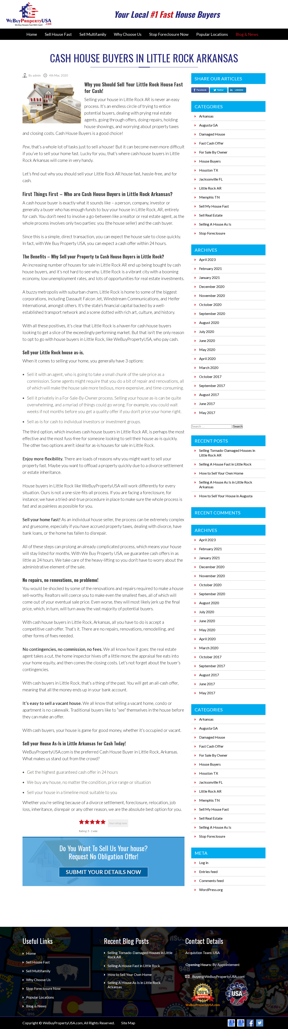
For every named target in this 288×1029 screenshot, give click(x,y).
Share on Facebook (200, 90)
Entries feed (208, 871)
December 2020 (211, 286)
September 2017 (212, 385)
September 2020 (212, 313)
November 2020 (212, 295)
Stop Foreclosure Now (169, 34)
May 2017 (207, 412)
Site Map (128, 1023)
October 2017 (210, 376)
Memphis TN (209, 197)
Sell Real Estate (211, 215)
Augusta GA (208, 125)
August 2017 (209, 394)
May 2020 (207, 349)
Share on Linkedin (237, 90)
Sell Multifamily (92, 34)
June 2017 (207, 403)
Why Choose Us (128, 34)
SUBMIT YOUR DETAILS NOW (103, 872)
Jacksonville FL (211, 179)
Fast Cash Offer (211, 143)
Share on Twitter (218, 90)
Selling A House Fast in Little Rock (225, 464)
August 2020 (209, 322)
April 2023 (207, 259)
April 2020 (207, 358)
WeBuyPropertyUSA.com (63, 1023)
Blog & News (247, 34)
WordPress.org (211, 889)
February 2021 (210, 268)
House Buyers (210, 161)
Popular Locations (212, 34)
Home (31, 34)
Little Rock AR (210, 188)
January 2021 (209, 277)
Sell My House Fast (214, 206)
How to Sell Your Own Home (221, 473)
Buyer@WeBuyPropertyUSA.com (218, 976)
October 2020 (210, 304)
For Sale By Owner (213, 152)
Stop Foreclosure (212, 233)
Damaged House (212, 134)
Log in (203, 862)
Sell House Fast (58, 34)
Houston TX (208, 170)
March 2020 (208, 367)
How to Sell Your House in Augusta (225, 496)
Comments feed (211, 880)
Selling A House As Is (215, 224)
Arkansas (206, 116)
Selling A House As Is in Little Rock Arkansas (134, 984)
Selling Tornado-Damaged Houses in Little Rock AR (140, 954)
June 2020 (207, 340)
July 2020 (206, 331)
